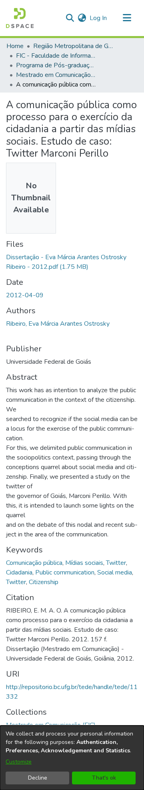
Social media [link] (114, 572)
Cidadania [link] (19, 572)
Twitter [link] (116, 562)
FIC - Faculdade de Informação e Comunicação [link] (56, 55)
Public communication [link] (64, 572)
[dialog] (72, 758)
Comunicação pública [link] (34, 562)
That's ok (104, 778)
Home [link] (15, 46)
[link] (51, 725)
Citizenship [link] (43, 582)
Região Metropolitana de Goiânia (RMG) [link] (73, 46)
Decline (37, 778)
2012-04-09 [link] (25, 295)
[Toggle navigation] (127, 18)
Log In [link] (99, 18)
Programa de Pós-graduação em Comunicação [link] (56, 65)
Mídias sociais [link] (84, 562)
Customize (19, 762)
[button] (20, 18)
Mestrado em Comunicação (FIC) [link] (56, 75)
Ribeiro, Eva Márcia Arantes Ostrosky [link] (58, 323)
